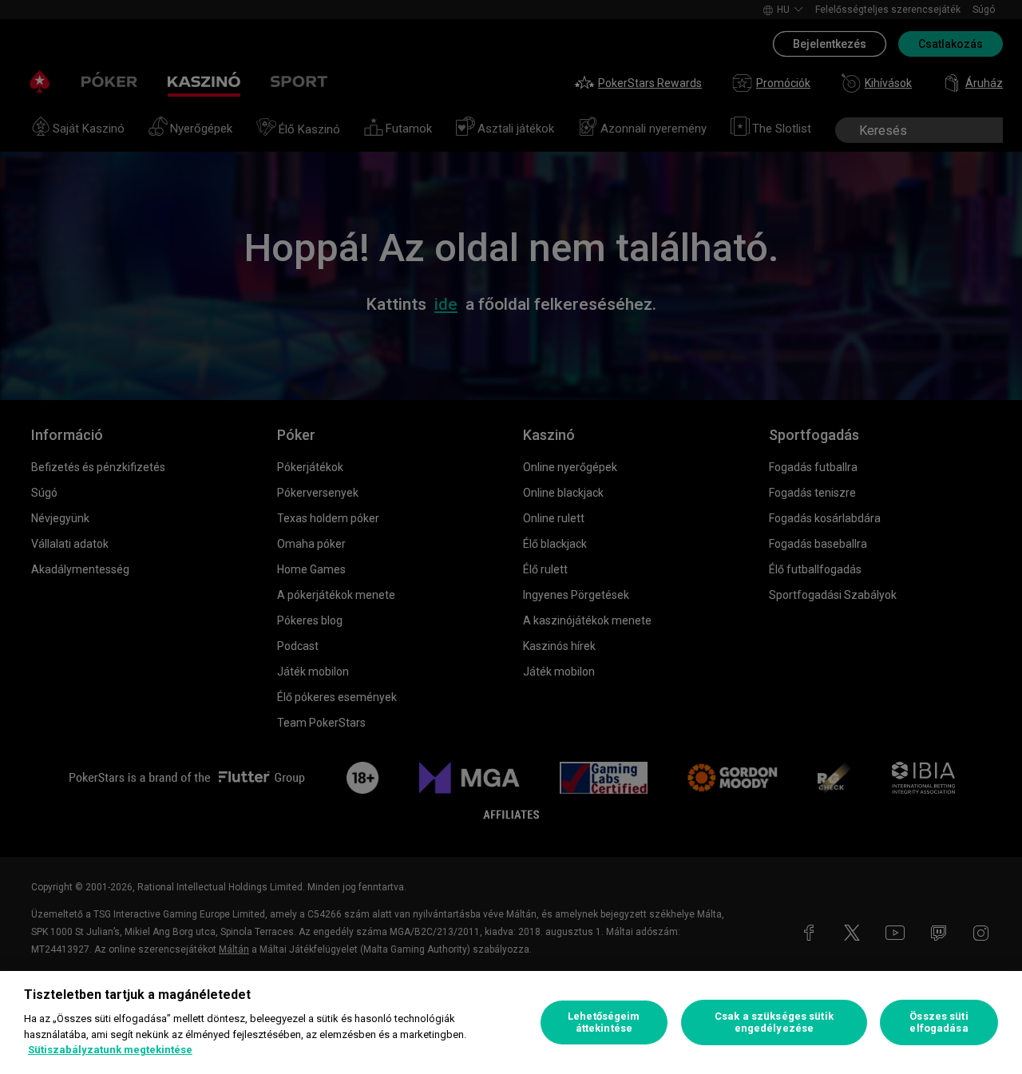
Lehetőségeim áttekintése (604, 1022)
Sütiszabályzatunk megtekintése (110, 1050)
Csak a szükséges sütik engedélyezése (774, 1022)
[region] (511, 1022)
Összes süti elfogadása (938, 1022)
